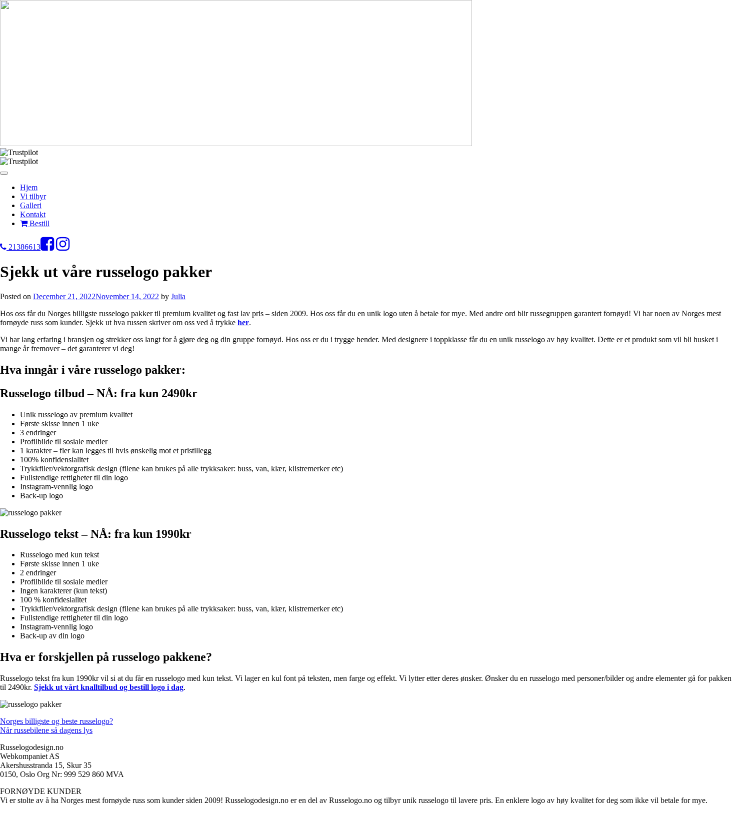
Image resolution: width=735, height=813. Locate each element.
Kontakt (33, 214)
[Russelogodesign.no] (236, 143)
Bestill (39, 223)
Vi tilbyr (33, 196)
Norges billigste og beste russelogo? (56, 721)
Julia (178, 296)
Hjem (29, 187)
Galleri (31, 205)
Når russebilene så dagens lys (46, 730)
